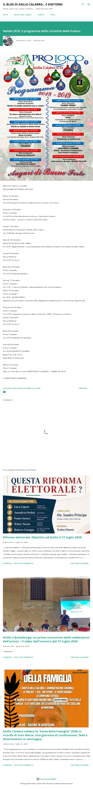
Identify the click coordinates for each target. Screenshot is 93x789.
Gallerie (41, 14)
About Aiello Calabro (23, 14)
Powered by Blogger (48, 779)
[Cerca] (82, 4)
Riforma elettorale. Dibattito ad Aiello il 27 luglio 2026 (42, 537)
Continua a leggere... (80, 563)
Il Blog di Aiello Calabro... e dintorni (33, 4)
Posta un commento (23, 563)
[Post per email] (4, 392)
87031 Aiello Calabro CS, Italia (26, 388)
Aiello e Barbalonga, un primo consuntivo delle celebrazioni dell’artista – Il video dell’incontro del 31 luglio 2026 (46, 639)
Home (5, 14)
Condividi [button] (82, 388)
